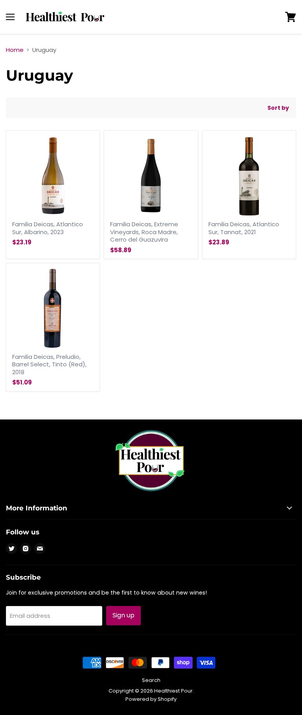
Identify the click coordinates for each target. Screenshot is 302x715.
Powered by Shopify (151, 699)
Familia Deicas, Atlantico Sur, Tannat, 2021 (243, 228)
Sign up (123, 615)
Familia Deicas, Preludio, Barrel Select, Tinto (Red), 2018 (49, 364)
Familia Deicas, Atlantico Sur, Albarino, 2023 (47, 228)
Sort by (278, 108)
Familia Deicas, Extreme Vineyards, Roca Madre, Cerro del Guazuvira (144, 232)
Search (151, 680)
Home (15, 49)
